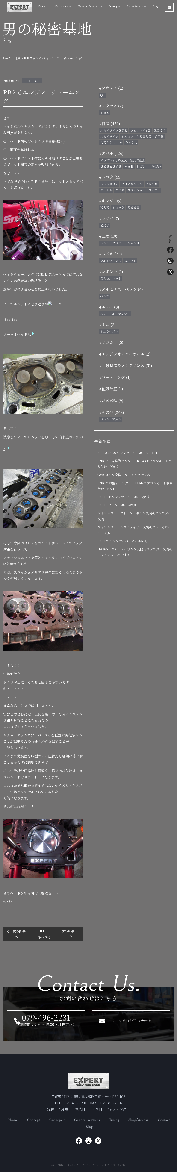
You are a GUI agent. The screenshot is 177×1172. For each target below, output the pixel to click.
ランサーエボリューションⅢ (119, 243)
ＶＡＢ (128, 166)
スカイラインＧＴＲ (113, 130)
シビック (118, 207)
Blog (155, 6)
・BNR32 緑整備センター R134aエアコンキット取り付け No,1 (135, 486)
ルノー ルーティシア (115, 314)
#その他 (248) (111, 412)
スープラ (154, 190)
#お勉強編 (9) (111, 400)
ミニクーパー (109, 331)
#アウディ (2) (111, 88)
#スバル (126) (111, 153)
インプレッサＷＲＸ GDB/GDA (122, 160)
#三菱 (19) (108, 236)
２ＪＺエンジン (131, 184)
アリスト (106, 190)
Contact (164, 1120)
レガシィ (142, 166)
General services (87, 1120)
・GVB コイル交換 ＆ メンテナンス (123, 474)
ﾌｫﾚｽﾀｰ (156, 166)
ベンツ (104, 296)
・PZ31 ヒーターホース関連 (117, 505)
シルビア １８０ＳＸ (136, 136)
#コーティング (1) (115, 377)
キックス (131, 142)
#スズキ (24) (110, 253)
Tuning (113, 6)
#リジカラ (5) (111, 342)
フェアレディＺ (140, 130)
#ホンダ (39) (110, 200)
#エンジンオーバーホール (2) (125, 354)
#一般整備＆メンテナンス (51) (125, 365)
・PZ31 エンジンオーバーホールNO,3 (123, 541)
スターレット (136, 190)
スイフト (130, 261)
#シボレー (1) (111, 271)
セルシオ (152, 184)
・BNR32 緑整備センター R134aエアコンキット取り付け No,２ (134, 464)
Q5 (102, 95)
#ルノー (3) (109, 307)
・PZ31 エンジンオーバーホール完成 (123, 497)
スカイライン (109, 136)
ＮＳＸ (104, 207)
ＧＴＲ (159, 136)
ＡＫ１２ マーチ (111, 142)
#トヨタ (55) (110, 177)
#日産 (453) (109, 123)
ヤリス (119, 190)
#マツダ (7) (109, 218)
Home (13, 1120)
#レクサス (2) (111, 106)
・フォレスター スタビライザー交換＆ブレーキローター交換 (134, 530)
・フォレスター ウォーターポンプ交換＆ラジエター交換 (134, 516)
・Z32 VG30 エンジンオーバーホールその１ (127, 453)
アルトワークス (110, 261)
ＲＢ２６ (32, 81)
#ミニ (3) (107, 324)
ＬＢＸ (104, 113)
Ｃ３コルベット (110, 278)
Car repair (62, 6)
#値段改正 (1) (111, 389)
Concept (43, 6)
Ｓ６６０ (133, 207)
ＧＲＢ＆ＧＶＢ (110, 166)
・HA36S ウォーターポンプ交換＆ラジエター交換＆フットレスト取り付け (134, 552)
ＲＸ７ (104, 225)
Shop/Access (135, 6)
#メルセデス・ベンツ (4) (121, 289)
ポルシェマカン (110, 419)
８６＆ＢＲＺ (109, 184)
